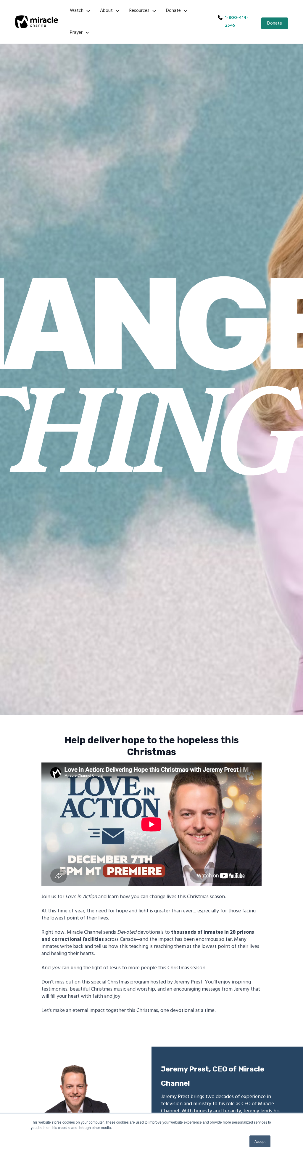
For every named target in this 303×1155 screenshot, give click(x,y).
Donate (274, 23)
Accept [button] (259, 1141)
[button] (80, 11)
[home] (36, 21)
